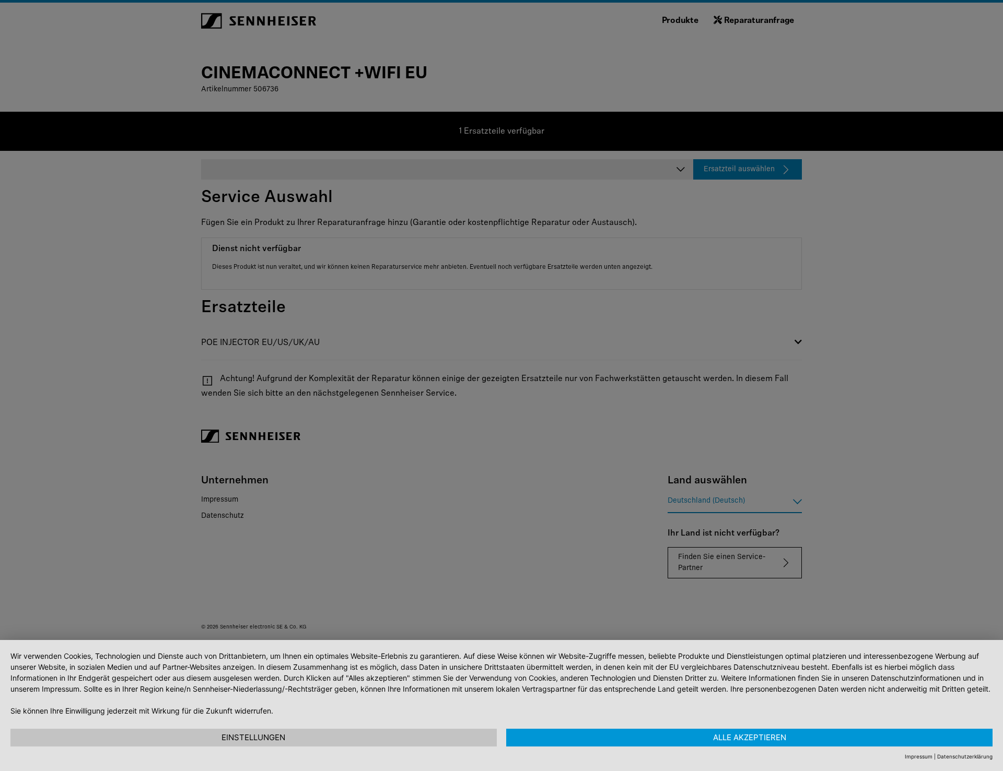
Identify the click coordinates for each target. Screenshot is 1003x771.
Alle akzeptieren (749, 737)
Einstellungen (253, 737)
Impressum (918, 756)
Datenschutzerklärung (965, 756)
